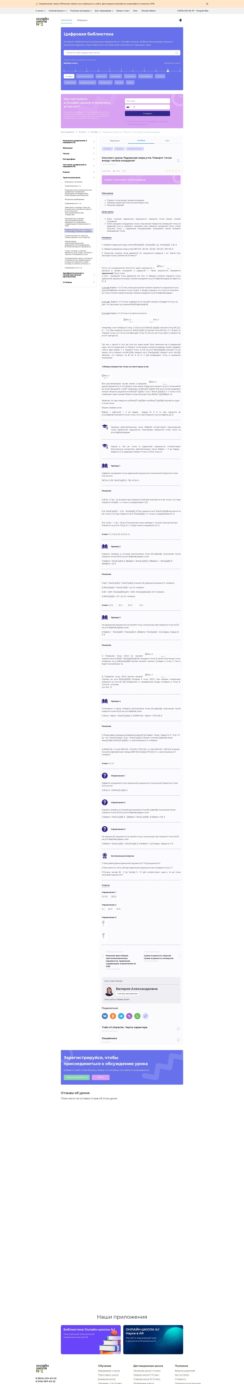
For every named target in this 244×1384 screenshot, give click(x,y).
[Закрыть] (207, 4)
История (160, 76)
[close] (180, 96)
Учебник (141, 140)
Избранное (82, 20)
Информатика (145, 76)
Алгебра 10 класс (135, 149)
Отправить (147, 114)
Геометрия (130, 76)
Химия (130, 82)
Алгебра (69, 76)
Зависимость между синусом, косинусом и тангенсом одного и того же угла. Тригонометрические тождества (78, 211)
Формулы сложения (73, 182)
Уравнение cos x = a (73, 268)
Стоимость (180, 1379)
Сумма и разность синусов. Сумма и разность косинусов (77, 236)
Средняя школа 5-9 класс (146, 1375)
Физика (119, 82)
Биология (101, 76)
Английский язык (85, 76)
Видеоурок (115, 141)
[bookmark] (178, 161)
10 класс (119, 149)
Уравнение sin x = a (73, 203)
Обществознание (87, 82)
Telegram (200, 11)
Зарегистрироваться (77, 1077)
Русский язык (105, 82)
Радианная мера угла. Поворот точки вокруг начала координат (78, 230)
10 (168, 69)
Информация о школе (109, 1370)
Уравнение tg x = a (73, 186)
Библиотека (66, 20)
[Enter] (180, 20)
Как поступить (182, 1375)
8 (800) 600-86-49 (185, 11)
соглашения (151, 121)
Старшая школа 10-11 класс (146, 1379)
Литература (70, 82)
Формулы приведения (74, 199)
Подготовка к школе (108, 1375)
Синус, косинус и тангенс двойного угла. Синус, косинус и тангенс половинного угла (78, 252)
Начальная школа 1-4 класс (147, 1370)
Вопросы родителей (185, 1370)
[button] (128, 107)
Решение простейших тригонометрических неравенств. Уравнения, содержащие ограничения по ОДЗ (78, 222)
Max (206, 11)
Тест (167, 141)
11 (179, 69)
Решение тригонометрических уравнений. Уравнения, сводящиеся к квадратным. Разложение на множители (78, 192)
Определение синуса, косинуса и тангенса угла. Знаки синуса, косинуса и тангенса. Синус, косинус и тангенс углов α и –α (78, 261)
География (115, 76)
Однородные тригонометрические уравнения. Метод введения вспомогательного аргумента (78, 244)
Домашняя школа (106, 1379)
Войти (101, 1077)
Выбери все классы (172, 63)
